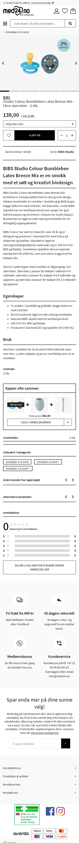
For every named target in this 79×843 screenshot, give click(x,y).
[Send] (65, 743)
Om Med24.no (12, 768)
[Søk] (70, 23)
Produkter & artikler (16, 776)
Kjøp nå (34, 135)
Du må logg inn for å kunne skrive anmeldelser (39, 567)
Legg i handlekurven (36, 422)
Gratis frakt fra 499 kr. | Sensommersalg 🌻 (30, 3)
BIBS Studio (66, 152)
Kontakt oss (10, 792)
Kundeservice (11, 784)
